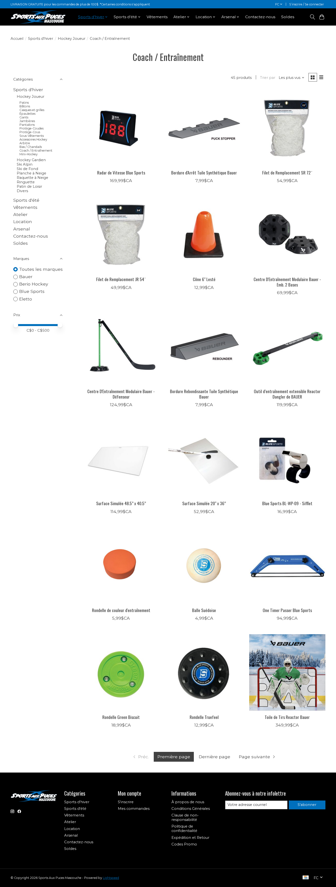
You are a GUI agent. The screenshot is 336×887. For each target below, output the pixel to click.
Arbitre (24, 143)
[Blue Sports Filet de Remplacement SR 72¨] (287, 128)
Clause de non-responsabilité (185, 817)
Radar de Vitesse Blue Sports (121, 172)
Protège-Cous (29, 132)
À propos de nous (187, 802)
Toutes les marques (41, 269)
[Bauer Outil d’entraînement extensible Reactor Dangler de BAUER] (287, 347)
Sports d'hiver (40, 38)
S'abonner (307, 804)
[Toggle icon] (312, 17)
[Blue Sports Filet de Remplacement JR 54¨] (121, 235)
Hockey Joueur (71, 38)
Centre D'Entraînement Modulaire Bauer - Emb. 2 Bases (287, 281)
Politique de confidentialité (184, 828)
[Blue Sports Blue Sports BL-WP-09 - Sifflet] (287, 459)
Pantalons (27, 125)
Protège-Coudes (31, 128)
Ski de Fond (27, 169)
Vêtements (157, 16)
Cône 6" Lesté (204, 279)
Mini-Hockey (28, 154)
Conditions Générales (190, 808)
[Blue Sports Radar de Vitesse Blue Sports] (121, 128)
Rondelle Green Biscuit (121, 717)
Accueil (17, 38)
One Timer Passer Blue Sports (287, 610)
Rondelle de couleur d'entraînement (121, 610)
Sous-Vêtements (31, 136)
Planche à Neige (31, 173)
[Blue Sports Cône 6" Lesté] (204, 235)
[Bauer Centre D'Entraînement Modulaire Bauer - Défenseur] (121, 347)
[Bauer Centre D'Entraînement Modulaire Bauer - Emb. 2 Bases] (287, 235)
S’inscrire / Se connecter (306, 4)
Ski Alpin (24, 164)
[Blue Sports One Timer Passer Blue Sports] (287, 566)
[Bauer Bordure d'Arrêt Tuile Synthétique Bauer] (204, 128)
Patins (24, 102)
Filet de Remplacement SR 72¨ (287, 172)
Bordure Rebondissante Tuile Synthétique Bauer (204, 394)
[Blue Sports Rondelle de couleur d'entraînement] (121, 566)
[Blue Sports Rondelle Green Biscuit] (121, 672)
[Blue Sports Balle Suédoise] (204, 566)
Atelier (20, 214)
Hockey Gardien (31, 160)
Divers (22, 191)
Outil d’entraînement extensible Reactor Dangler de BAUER (287, 394)
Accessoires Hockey (33, 139)
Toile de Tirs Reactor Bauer (287, 717)
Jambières (27, 121)
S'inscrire (126, 802)
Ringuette (26, 182)
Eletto (25, 298)
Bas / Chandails (30, 147)
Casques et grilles (31, 110)
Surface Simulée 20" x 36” (204, 503)
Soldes (287, 16)
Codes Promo (184, 844)
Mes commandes (134, 808)
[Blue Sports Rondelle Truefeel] (204, 672)
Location (22, 221)
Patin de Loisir (29, 186)
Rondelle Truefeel (204, 717)
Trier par (267, 77)
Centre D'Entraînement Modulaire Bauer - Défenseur (121, 394)
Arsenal (21, 228)
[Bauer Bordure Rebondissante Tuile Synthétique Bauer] (204, 347)
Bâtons (24, 106)
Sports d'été (26, 200)
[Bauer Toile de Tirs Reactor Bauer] (287, 672)
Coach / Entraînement (35, 150)
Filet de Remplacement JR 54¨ (121, 279)
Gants (23, 117)
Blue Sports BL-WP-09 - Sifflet (287, 503)
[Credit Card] (306, 877)
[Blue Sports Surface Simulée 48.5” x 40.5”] (121, 459)
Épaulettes (27, 113)
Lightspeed (111, 878)
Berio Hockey (33, 283)
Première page (173, 756)
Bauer (25, 276)
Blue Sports (32, 291)
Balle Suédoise (204, 610)
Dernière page (214, 756)
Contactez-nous (260, 16)
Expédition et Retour (190, 837)
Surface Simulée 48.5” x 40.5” (121, 503)
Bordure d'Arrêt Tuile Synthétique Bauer (204, 172)
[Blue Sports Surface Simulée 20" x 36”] (204, 459)
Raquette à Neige (32, 177)
